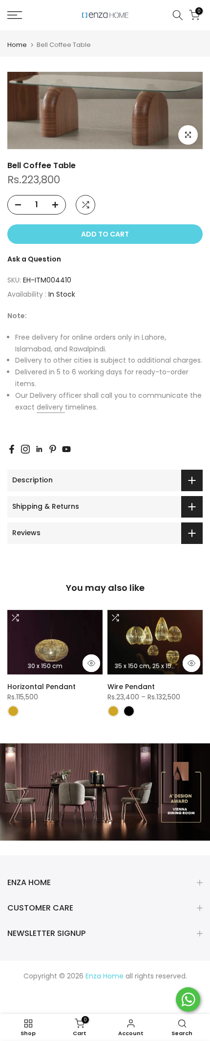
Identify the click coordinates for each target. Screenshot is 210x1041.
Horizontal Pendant (41, 687)
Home (17, 44)
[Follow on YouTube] (66, 449)
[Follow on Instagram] (25, 449)
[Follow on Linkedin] (39, 449)
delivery (51, 407)
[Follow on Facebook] (11, 449)
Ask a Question (34, 259)
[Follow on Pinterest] (52, 449)
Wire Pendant (131, 687)
